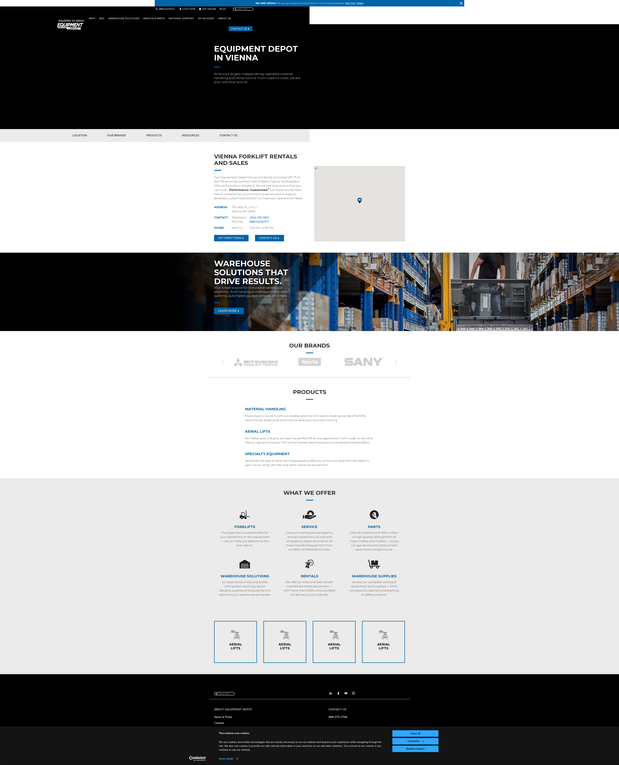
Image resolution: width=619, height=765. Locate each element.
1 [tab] (303, 330)
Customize (414, 741)
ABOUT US (224, 18)
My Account (206, 18)
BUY (101, 18)
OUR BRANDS (116, 135)
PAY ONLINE (209, 9)
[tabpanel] (309, 292)
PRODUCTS (154, 135)
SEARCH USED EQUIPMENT (236, 314)
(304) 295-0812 (259, 217)
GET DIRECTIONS (229, 238)
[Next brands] (396, 362)
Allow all (415, 733)
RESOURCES (190, 135)
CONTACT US (239, 28)
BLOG (223, 9)
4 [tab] (319, 330)
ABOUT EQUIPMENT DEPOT (233, 709)
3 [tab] (314, 330)
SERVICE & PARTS (154, 18)
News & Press (223, 717)
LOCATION (79, 135)
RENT (92, 18)
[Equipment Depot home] (69, 25)
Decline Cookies (415, 748)
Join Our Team (354, 3)
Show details (226, 758)
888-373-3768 (338, 717)
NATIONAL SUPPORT (181, 18)
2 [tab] (308, 330)
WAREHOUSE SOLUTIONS (123, 18)
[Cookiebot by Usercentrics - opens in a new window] (197, 758)
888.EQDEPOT (167, 9)
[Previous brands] (223, 362)
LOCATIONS (189, 9)
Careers (219, 723)
